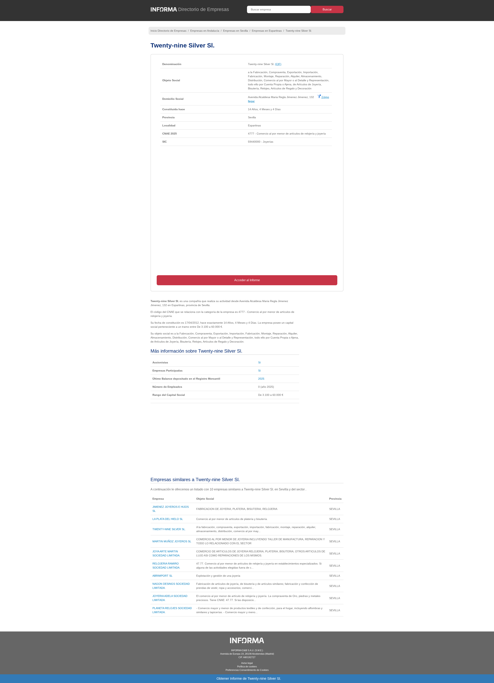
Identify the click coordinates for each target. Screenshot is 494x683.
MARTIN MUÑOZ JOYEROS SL (171, 541)
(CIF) (278, 64)
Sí (259, 362)
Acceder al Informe (247, 280)
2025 (261, 378)
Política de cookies (247, 666)
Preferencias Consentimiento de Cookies (247, 670)
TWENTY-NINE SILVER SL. (169, 529)
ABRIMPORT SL (162, 575)
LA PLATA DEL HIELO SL (167, 519)
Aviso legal (247, 663)
